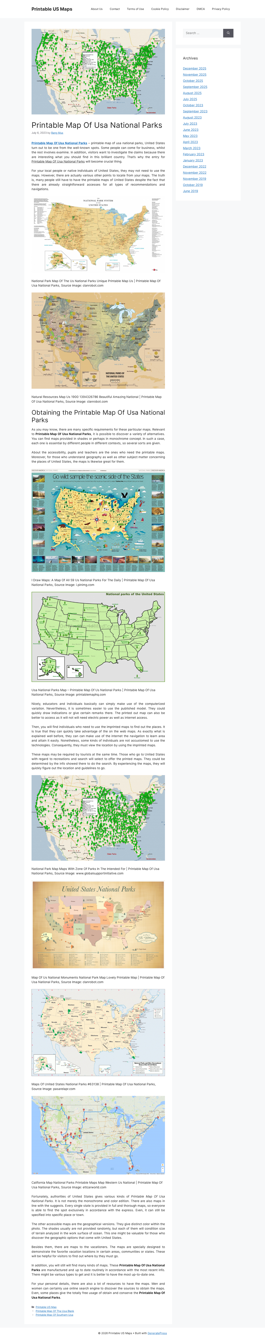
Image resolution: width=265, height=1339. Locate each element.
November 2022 (194, 172)
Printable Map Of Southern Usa (54, 1314)
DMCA (201, 9)
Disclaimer (182, 9)
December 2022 (194, 166)
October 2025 (193, 81)
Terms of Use (135, 9)
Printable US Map (46, 1307)
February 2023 (193, 154)
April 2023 (190, 142)
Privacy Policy (221, 9)
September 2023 (195, 111)
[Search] (228, 33)
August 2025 (192, 93)
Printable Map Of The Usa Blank (55, 1311)
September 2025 (195, 87)
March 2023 (191, 148)
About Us (97, 9)
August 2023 (192, 117)
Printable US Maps (52, 9)
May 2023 (190, 136)
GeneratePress (157, 1333)
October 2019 (193, 185)
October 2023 (193, 105)
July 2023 (190, 123)
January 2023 (193, 160)
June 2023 (190, 130)
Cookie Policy (160, 9)
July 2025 (190, 99)
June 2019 (190, 191)
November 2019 (194, 179)
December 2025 (194, 68)
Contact (115, 9)
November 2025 (194, 74)
